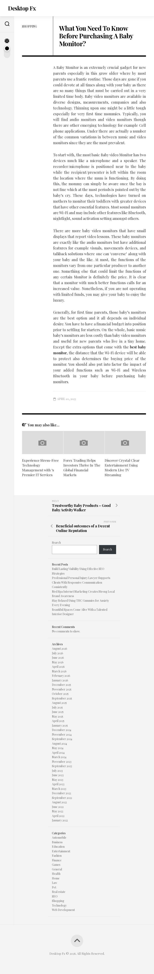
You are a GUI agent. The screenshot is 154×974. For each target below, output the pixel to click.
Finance (57, 860)
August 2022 (59, 802)
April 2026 (58, 667)
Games (56, 865)
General (57, 869)
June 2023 (58, 775)
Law (54, 883)
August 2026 (59, 648)
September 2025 (62, 698)
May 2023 (57, 780)
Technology (59, 905)
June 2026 (58, 658)
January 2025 (60, 725)
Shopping (29, 26)
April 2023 (58, 784)
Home (56, 878)
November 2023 (61, 762)
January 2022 (60, 820)
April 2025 (58, 721)
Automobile (59, 837)
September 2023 (62, 766)
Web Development (63, 910)
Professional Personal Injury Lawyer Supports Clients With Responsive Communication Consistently (81, 582)
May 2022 (57, 811)
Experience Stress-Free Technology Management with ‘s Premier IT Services (40, 467)
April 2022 (58, 816)
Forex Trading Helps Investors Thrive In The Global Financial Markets (81, 467)
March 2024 (59, 757)
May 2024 (57, 748)
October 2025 (60, 694)
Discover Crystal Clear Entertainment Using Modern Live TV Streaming (122, 467)
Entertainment (61, 851)
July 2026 (57, 653)
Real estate (58, 892)
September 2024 (62, 739)
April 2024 (58, 752)
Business (57, 842)
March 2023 (59, 789)
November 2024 (62, 734)
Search (56, 542)
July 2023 (57, 771)
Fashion (57, 856)
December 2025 (61, 685)
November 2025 (61, 689)
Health (56, 874)
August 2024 (59, 743)
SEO (55, 896)
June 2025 (58, 712)
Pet (54, 887)
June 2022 (58, 807)
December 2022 (61, 793)
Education (58, 846)
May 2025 (57, 716)
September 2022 (62, 798)
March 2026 (59, 671)
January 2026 (60, 680)
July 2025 (57, 707)
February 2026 (61, 676)
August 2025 (59, 703)
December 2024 (61, 730)
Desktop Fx (22, 8)
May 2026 (58, 662)
